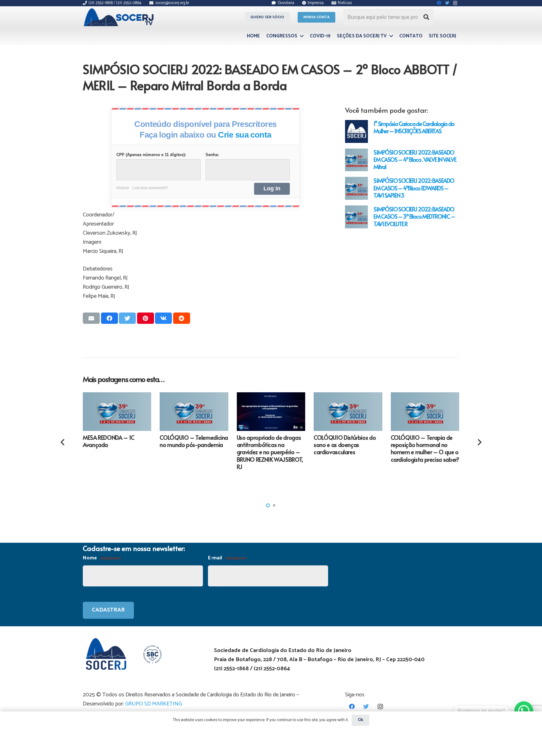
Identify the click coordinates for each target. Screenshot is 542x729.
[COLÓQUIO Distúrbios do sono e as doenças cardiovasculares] (348, 411)
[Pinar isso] (145, 318)
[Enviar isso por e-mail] (91, 318)
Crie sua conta (244, 134)
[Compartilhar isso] (109, 318)
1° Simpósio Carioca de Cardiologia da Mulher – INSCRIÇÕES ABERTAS (414, 127)
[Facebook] (352, 706)
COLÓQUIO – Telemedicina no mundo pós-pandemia (194, 441)
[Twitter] (366, 706)
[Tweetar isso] (127, 318)
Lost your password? (150, 188)
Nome (101, 558)
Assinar (122, 188)
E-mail (227, 558)
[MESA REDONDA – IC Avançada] (117, 411)
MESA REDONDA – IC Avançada (109, 441)
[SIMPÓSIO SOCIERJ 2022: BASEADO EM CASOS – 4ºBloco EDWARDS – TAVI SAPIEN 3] (356, 188)
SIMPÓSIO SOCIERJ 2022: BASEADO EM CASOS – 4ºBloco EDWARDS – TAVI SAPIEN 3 (414, 188)
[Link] (120, 17)
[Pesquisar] (426, 17)
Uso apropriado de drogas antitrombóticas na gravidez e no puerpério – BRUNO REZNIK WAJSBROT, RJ (270, 452)
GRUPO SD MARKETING (153, 704)
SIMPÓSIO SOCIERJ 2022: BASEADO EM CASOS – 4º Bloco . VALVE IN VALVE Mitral (415, 159)
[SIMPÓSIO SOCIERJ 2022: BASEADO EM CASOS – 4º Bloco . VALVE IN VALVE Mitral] (356, 160)
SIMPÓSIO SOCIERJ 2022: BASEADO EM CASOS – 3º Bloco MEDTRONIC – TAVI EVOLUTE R (414, 216)
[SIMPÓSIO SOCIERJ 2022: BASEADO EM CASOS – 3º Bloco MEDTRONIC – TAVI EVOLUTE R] (356, 216)
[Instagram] (380, 706)
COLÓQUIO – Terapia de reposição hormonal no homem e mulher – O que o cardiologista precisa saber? (425, 448)
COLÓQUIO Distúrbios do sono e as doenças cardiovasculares (345, 444)
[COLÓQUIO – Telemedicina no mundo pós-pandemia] (194, 411)
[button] (268, 505)
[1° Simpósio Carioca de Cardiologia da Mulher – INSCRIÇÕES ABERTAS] (356, 131)
